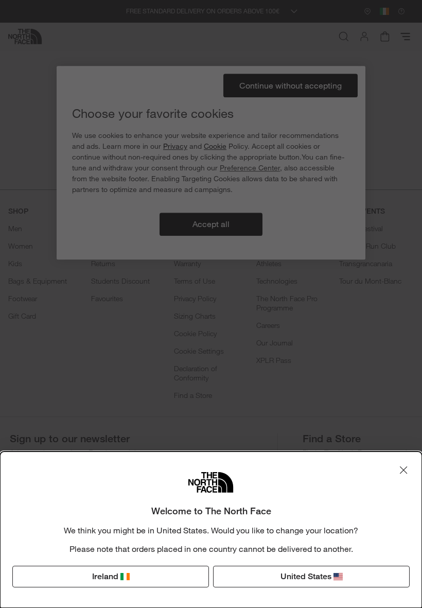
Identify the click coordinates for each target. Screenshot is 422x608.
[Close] (403, 470)
